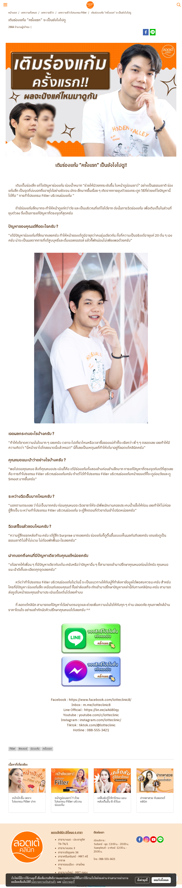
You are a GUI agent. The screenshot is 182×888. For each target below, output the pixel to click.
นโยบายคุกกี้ (68, 881)
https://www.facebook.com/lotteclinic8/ (100, 700)
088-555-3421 (98, 730)
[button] (177, 5)
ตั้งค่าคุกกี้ (142, 880)
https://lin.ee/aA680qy (101, 710)
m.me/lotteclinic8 (97, 705)
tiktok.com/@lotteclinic (97, 725)
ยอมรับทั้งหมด (161, 880)
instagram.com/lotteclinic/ (100, 720)
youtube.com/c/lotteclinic (99, 715)
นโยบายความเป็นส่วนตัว (43, 881)
